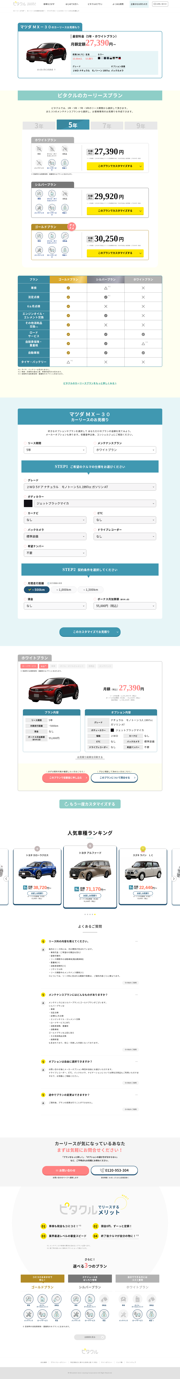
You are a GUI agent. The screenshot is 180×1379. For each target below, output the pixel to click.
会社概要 (44, 1362)
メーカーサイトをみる (45, 69)
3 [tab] (90, 914)
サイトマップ (131, 1362)
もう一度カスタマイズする (92, 804)
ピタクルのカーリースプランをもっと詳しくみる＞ (90, 383)
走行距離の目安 (56, 583)
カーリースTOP (18, 11)
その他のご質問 (131, 983)
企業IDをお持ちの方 (139, 4)
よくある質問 (118, 4)
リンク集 (119, 1362)
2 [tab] (87, 914)
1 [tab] (85, 914)
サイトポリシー (106, 1362)
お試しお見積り (17, 893)
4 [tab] (92, 914)
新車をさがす (49, 4)
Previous (6, 878)
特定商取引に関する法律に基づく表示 (83, 1362)
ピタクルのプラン (95, 4)
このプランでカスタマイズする (115, 166)
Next (173, 878)
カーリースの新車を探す (36, 11)
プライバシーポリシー (59, 1362)
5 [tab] (95, 914)
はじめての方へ (72, 4)
